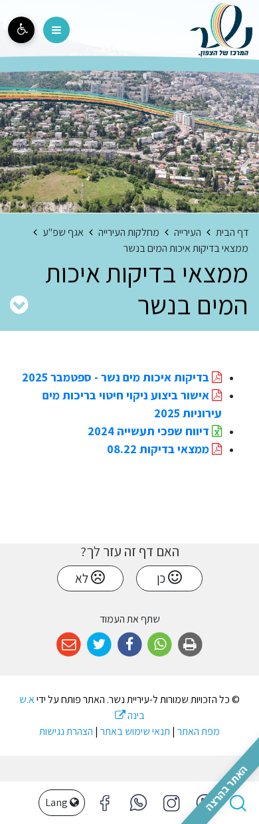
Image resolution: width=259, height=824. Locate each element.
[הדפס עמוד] (190, 645)
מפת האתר (198, 731)
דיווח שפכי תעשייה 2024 (150, 431)
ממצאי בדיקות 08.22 (159, 449)
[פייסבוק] (171, 802)
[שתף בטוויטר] (99, 645)
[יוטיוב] (204, 802)
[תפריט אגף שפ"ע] (19, 304)
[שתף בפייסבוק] (130, 645)
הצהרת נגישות (66, 731)
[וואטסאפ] (138, 802)
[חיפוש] (237, 802)
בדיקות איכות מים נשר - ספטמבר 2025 (117, 377)
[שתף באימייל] (68, 645)
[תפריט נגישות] (21, 30)
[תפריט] (56, 30)
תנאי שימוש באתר (135, 731)
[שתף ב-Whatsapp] (159, 645)
